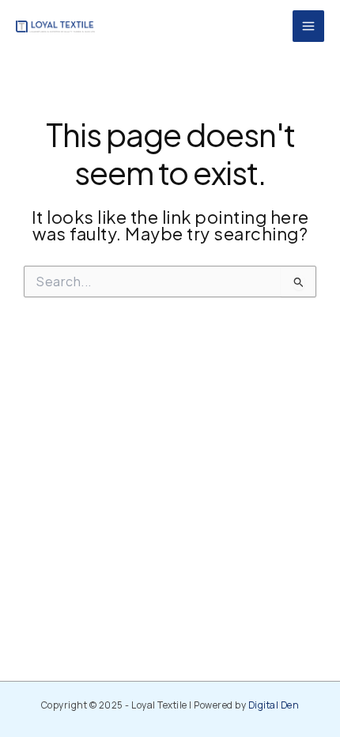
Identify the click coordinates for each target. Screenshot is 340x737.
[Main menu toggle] (308, 26)
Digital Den (274, 705)
